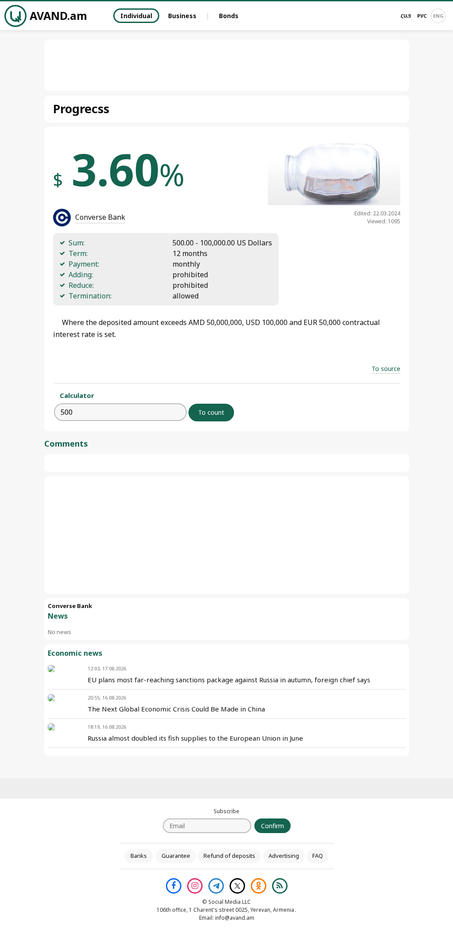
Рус (422, 15)
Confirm (272, 826)
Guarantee (175, 856)
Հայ (405, 15)
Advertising (284, 856)
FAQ (317, 856)
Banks (139, 856)
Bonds (228, 15)
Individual (136, 15)
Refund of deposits (229, 856)
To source (386, 368)
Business (182, 15)
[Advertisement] (226, 535)
